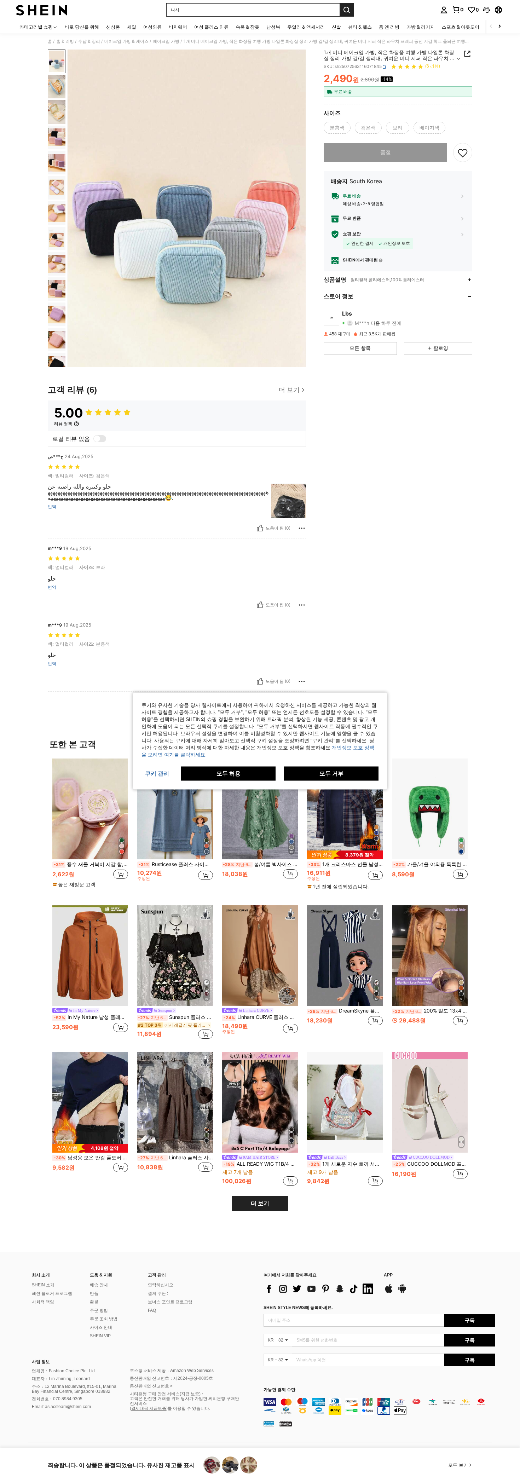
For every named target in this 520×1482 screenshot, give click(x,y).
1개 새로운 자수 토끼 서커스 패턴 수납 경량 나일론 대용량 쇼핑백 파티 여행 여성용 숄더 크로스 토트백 (345, 1164)
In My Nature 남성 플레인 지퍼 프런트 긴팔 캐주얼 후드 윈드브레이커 (91, 1017)
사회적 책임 (43, 1301)
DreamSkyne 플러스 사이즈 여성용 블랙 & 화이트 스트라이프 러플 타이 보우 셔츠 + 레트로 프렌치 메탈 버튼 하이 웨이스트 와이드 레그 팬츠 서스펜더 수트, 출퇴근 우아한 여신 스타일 (345, 1011)
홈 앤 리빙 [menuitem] (389, 27)
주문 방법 (99, 1310)
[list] (320, 1289)
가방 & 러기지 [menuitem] (420, 27)
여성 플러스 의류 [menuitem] (211, 27)
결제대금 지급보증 (148, 1408)
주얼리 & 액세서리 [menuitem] (306, 27)
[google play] (402, 1292)
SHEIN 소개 (43, 1284)
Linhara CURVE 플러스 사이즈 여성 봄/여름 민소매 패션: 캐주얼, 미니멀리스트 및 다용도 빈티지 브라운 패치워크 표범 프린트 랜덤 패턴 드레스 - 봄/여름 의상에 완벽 (261, 1017)
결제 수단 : (158, 1293)
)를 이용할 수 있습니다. (188, 1408)
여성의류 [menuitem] (152, 27)
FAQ (152, 1310)
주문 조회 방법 (103, 1318)
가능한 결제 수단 (279, 1390)
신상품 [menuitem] (113, 27)
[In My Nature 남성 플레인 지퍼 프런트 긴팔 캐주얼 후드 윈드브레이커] (90, 955)
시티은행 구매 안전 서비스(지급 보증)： (167, 1393)
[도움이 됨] (260, 528)
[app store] (389, 1292)
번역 (52, 506)
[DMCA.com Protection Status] (285, 1423)
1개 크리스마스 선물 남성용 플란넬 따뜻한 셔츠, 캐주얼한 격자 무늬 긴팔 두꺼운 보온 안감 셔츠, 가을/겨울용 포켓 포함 (345, 864)
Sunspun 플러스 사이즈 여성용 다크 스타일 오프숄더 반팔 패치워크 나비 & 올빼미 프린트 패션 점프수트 (175, 1017)
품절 (385, 152)
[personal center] (444, 10)
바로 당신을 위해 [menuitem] (82, 27)
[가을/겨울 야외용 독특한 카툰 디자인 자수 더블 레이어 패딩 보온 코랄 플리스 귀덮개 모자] (430, 809)
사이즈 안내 (101, 1327)
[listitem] (90, 826)
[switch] (99, 438)
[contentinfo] (379, 1406)
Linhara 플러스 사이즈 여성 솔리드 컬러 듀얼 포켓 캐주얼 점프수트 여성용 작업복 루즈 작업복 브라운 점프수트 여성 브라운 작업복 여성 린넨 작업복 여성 (175, 1157)
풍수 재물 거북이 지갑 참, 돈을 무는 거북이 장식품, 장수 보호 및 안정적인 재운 (91, 864)
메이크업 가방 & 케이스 (126, 41)
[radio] (337, 128)
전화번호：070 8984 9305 (57, 1398)
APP (388, 1275)
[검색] (347, 10)
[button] (486, 10)
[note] (75, 884)
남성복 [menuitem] (273, 27)
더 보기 (260, 1203)
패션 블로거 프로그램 (52, 1293)
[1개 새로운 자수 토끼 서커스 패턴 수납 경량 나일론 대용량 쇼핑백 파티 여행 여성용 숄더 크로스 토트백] (345, 1102)
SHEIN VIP (100, 1335)
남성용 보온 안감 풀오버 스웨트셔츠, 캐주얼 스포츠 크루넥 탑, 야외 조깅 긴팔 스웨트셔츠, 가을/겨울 (91, 1157)
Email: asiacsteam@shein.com (61, 1406)
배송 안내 (99, 1284)
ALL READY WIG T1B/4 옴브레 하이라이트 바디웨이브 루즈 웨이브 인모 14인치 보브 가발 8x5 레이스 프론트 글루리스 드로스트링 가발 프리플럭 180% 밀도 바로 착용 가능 (261, 1164)
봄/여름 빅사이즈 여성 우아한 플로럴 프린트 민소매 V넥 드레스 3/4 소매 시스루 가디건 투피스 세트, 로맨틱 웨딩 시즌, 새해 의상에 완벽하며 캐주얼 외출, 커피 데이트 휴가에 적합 (260, 864)
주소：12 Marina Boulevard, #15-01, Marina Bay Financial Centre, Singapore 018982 (74, 1389)
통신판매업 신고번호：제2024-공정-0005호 (171, 1378)
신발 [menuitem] (336, 27)
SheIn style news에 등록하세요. (298, 1307)
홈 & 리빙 (65, 41)
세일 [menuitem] (131, 27)
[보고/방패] (301, 528)
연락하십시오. (161, 1284)
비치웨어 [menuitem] (178, 27)
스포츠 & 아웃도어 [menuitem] (460, 27)
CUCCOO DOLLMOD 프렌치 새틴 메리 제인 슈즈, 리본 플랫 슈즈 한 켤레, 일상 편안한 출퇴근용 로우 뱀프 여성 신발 (430, 1164)
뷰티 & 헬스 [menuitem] (360, 27)
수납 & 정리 (89, 41)
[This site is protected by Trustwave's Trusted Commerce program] (269, 1423)
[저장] (462, 152)
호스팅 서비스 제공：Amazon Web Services (172, 1370)
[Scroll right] (499, 27)
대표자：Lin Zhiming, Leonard (61, 1378)
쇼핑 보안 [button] (352, 234)
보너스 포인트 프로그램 (170, 1301)
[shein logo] (41, 10)
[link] (458, 9)
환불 (94, 1301)
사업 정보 (41, 1361)
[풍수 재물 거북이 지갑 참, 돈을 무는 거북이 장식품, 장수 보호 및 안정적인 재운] (90, 809)
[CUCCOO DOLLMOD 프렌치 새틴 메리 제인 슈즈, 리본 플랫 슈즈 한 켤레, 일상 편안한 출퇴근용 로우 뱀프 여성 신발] (430, 1102)
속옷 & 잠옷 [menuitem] (247, 27)
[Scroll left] (491, 27)
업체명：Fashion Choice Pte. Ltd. (64, 1370)
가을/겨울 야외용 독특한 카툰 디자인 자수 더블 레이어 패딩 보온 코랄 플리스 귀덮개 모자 (430, 864)
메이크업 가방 (166, 41)
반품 (94, 1293)
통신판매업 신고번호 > (151, 1386)
